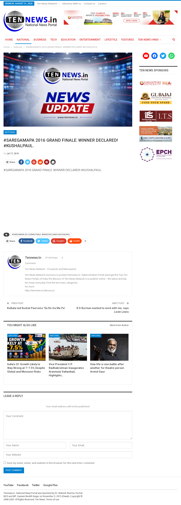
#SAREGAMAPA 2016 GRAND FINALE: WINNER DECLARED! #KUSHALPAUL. (41, 235)
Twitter (36, 485)
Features (127, 39)
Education (68, 39)
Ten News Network (47, 3)
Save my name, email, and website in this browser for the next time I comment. (51, 462)
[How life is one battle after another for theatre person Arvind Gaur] (109, 347)
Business (40, 39)
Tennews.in (9, 493)
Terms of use (52, 499)
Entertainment (90, 39)
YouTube (8, 485)
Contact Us (89, 3)
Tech (53, 39)
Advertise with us (71, 3)
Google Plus (50, 485)
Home (9, 39)
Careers (102, 3)
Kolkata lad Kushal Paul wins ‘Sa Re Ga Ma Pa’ (36, 308)
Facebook (22, 485)
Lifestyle (111, 39)
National (23, 39)
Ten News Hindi (148, 39)
